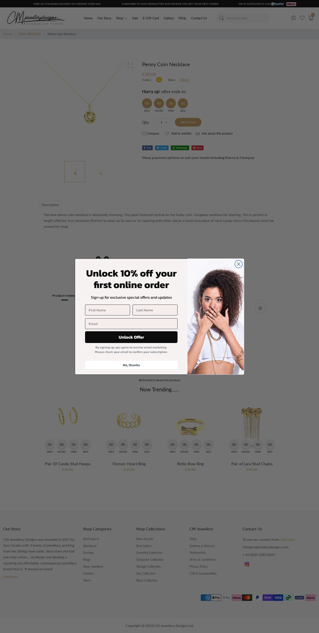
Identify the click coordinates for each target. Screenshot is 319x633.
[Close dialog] (238, 264)
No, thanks (131, 365)
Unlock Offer (131, 337)
